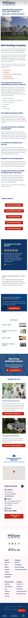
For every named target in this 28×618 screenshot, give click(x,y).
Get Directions (9, 496)
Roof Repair (18, 565)
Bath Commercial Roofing (14, 211)
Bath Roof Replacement (14, 205)
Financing (19, 589)
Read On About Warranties (12, 413)
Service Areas (9, 582)
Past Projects (8, 574)
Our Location (11, 486)
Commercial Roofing (21, 569)
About (7, 560)
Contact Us (19, 584)
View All (7, 596)
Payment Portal (21, 594)
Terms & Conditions (18, 606)
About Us (7, 562)
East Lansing (8, 586)
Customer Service (21, 591)
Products (18, 560)
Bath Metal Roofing (14, 216)
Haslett (7, 594)
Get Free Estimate (15, 370)
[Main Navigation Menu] (24, 3)
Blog (6, 565)
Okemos (7, 591)
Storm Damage (19, 567)
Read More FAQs (14, 308)
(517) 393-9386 (11, 511)
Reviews (7, 569)
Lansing (7, 584)
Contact (19, 582)
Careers (7, 572)
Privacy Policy (8, 606)
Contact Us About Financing (13, 445)
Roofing (17, 562)
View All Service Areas (15, 516)
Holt (6, 589)
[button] (14, 472)
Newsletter (8, 577)
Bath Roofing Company (14, 228)
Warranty (19, 586)
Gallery (7, 567)
